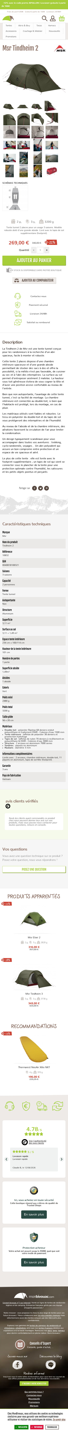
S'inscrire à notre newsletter (34, 1383)
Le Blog (51, 1364)
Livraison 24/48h (38, 314)
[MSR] (60, 48)
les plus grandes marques (49, 1315)
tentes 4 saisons (46, 1328)
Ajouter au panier (34, 260)
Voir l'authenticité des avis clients (37, 1142)
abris (50, 1331)
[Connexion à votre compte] (52, 18)
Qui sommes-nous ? (34, 1392)
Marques (34, 1406)
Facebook (17, 1364)
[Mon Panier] (62, 18)
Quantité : (25, 250)
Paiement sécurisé (38, 305)
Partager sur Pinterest (46, 488)
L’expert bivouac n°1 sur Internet (17, 1303)
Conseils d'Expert (40, 1344)
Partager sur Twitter (40, 488)
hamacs (61, 1331)
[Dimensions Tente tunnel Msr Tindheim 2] (15, 198)
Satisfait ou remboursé (38, 322)
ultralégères (20, 1328)
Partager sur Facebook (34, 488)
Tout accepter (22, 1427)
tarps (55, 1331)
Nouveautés (34, 1399)
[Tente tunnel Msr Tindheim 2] (8, 105)
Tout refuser (38, 1427)
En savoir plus (34, 1214)
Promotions (34, 1402)
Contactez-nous (38, 296)
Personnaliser (52, 1427)
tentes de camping (38, 1325)
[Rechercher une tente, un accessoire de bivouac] (44, 18)
